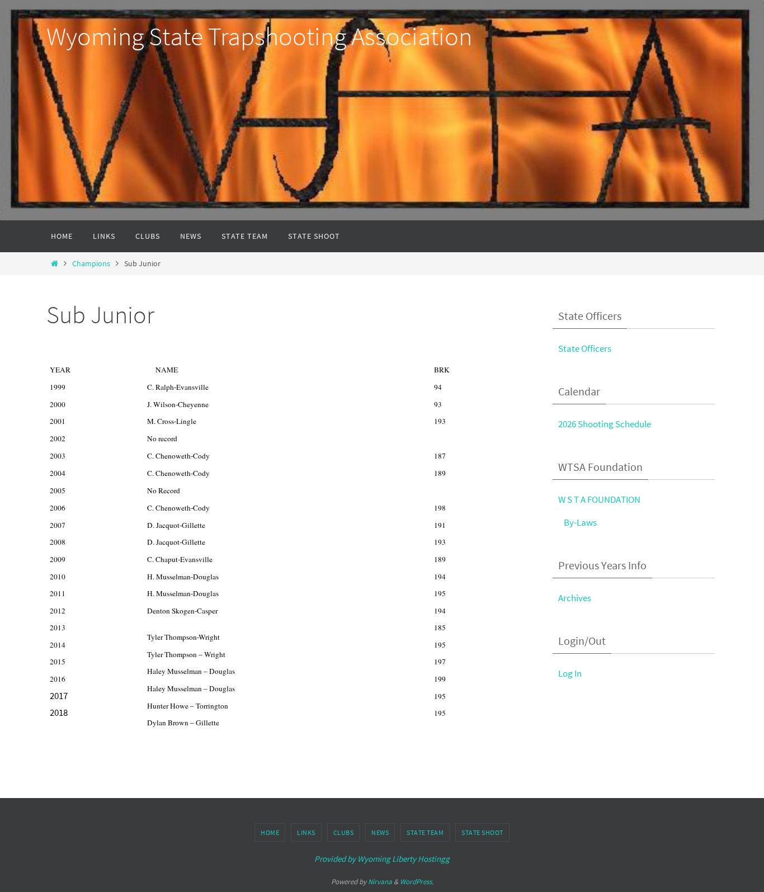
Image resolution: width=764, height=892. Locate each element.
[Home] (54, 263)
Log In (570, 673)
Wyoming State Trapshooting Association (259, 36)
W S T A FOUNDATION (599, 499)
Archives (574, 598)
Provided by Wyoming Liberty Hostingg (382, 858)
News (380, 832)
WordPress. (416, 881)
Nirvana (380, 881)
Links (306, 832)
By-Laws (580, 522)
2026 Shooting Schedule (604, 424)
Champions (91, 263)
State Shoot (482, 832)
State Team (425, 832)
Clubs (343, 832)
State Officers (584, 348)
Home (270, 832)
